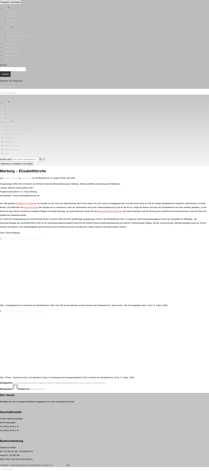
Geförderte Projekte (14, 32)
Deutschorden (19, 383)
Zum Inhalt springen (8, 93)
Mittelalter (62, 383)
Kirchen (44, 383)
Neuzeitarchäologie (97, 383)
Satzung (9, 20)
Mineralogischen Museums (109, 211)
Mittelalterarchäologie (77, 383)
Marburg (53, 383)
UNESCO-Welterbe (13, 40)
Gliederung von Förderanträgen (18, 36)
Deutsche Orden (31, 207)
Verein (5, 8)
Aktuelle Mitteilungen (10, 55)
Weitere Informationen (11, 51)
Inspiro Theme (60, 465)
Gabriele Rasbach (11, 178)
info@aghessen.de (8, 434)
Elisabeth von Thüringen (26, 203)
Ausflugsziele (8, 47)
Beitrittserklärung (13, 12)
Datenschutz (11, 24)
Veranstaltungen (9, 43)
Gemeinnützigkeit (13, 16)
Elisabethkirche (33, 383)
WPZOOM (74, 465)
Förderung (7, 28)
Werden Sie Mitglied (8, 405)
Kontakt (6, 59)
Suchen (3, 65)
